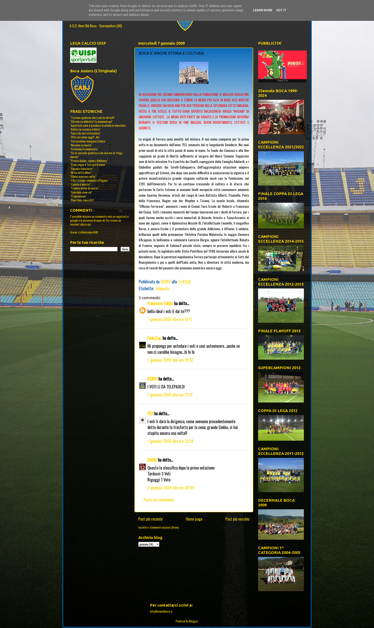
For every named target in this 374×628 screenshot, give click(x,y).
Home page (194, 519)
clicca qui (85, 224)
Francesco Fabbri (160, 303)
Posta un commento (159, 499)
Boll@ (152, 459)
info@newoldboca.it (161, 611)
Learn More (262, 10)
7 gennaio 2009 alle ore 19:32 (170, 360)
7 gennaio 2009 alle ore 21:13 (169, 394)
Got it (281, 10)
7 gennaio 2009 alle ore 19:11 (169, 319)
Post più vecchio (237, 519)
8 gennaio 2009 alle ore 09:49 (170, 487)
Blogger (193, 621)
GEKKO (152, 378)
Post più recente (150, 519)
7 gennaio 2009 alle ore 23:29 (170, 441)
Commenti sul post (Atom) (164, 527)
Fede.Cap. (154, 338)
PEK (150, 413)
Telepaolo (162, 288)
